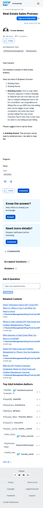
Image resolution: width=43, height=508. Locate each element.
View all (6, 462)
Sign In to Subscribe (27, 18)
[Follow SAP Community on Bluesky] (19, 475)
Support (32, 496)
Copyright (10, 489)
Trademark (10, 496)
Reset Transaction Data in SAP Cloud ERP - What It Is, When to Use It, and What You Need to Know (21, 308)
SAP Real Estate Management (13, 51)
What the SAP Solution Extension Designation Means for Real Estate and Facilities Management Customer (19, 369)
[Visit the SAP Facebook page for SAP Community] (15, 475)
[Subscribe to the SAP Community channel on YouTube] (24, 475)
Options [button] (39, 19)
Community (17, 3)
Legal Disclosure (32, 489)
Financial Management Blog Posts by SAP (22, 314)
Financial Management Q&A (14, 9)
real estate (7, 174)
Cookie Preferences (11, 502)
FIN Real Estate (31, 51)
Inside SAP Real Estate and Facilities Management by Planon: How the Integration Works (21, 352)
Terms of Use (32, 482)
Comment (23, 191)
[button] (5, 41)
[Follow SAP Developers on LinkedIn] (28, 475)
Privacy (10, 482)
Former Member (17, 31)
